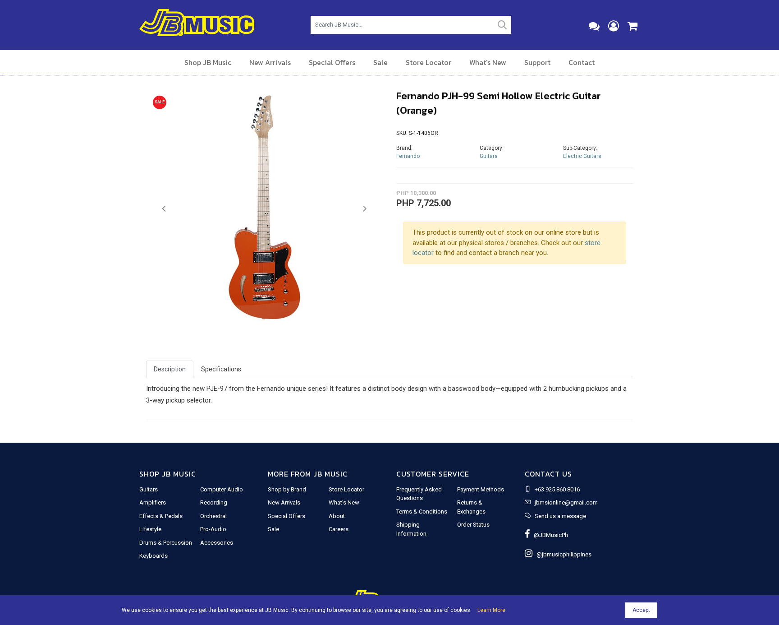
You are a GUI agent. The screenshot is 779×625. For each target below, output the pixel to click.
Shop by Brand (287, 489)
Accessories (216, 542)
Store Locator (428, 62)
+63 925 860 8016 (557, 489)
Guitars (489, 156)
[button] (164, 209)
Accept (641, 610)
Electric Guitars (582, 156)
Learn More (491, 610)
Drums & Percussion (165, 542)
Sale (380, 62)
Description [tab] (170, 369)
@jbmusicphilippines (561, 554)
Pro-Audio (213, 529)
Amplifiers (152, 502)
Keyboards (153, 555)
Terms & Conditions (421, 511)
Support (537, 62)
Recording (213, 502)
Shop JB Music (207, 62)
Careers (338, 529)
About (337, 516)
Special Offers (332, 62)
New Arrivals (270, 62)
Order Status (473, 524)
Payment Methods (480, 489)
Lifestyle (150, 529)
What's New (487, 62)
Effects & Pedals (161, 516)
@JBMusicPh (549, 535)
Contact (581, 62)
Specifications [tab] (221, 369)
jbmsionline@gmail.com (566, 502)
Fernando (408, 156)
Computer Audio (221, 489)
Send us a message (560, 516)
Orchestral (213, 516)
